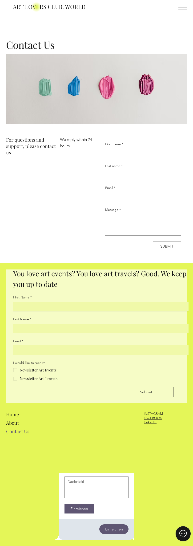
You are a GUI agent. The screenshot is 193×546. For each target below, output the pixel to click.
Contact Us (17, 431)
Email (110, 188)
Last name (114, 166)
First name (114, 144)
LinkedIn (150, 422)
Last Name (22, 319)
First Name (22, 297)
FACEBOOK (153, 418)
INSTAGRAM (153, 414)
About (12, 423)
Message (113, 210)
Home (12, 414)
